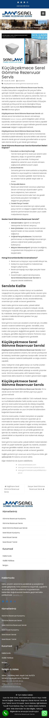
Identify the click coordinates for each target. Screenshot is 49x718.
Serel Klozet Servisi (10, 537)
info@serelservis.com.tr (11, 686)
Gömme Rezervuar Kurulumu (14, 518)
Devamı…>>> (18, 595)
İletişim (5, 565)
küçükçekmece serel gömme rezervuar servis (21, 84)
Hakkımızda (7, 556)
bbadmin (21, 81)
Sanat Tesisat (15, 119)
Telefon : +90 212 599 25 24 (12, 681)
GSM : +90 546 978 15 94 (11, 684)
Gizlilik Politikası (8, 561)
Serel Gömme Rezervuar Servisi (15, 528)
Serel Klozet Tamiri (10, 542)
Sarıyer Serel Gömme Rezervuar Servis (36, 487)
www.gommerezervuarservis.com (31, 467)
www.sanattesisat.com (27, 465)
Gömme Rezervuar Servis (13, 523)
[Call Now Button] (5, 713)
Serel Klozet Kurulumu (11, 533)
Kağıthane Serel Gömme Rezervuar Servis (11, 489)
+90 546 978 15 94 (22, 6)
